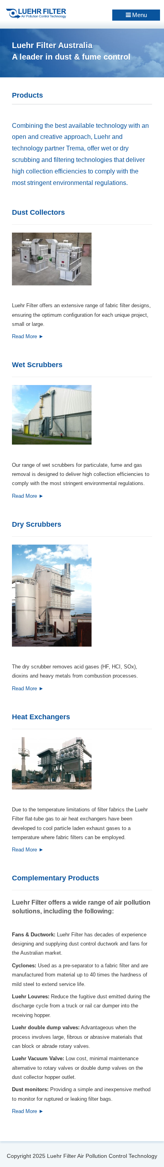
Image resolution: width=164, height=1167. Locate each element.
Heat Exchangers (41, 717)
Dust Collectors (38, 212)
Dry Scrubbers (36, 524)
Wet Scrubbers (37, 365)
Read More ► (28, 336)
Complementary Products (55, 878)
